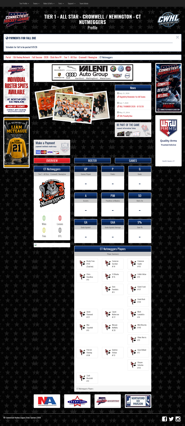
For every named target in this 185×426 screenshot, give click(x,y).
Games (133, 160)
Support (71, 3)
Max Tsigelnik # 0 (90, 327)
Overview (52, 160)
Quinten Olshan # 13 (114, 352)
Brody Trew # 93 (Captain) (91, 264)
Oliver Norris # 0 (141, 338)
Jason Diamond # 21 (90, 314)
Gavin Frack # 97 (141, 288)
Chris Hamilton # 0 (90, 277)
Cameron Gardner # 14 (115, 264)
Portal (8, 57)
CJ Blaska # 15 (115, 275)
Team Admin (83, 3)
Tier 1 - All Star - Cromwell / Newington (80, 57)
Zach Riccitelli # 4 (90, 378)
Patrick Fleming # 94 (89, 352)
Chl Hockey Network (21, 57)
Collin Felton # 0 (141, 275)
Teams (35, 3)
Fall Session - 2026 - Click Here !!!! (46, 57)
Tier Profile (23, 3)
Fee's (60, 3)
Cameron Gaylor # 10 (140, 264)
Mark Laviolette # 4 (140, 314)
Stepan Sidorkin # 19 (140, 365)
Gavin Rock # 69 (141, 300)
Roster (92, 160)
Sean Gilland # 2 (141, 351)
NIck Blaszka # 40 (141, 326)
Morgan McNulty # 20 (115, 327)
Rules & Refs (48, 3)
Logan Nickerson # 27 (115, 314)
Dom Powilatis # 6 (115, 289)
